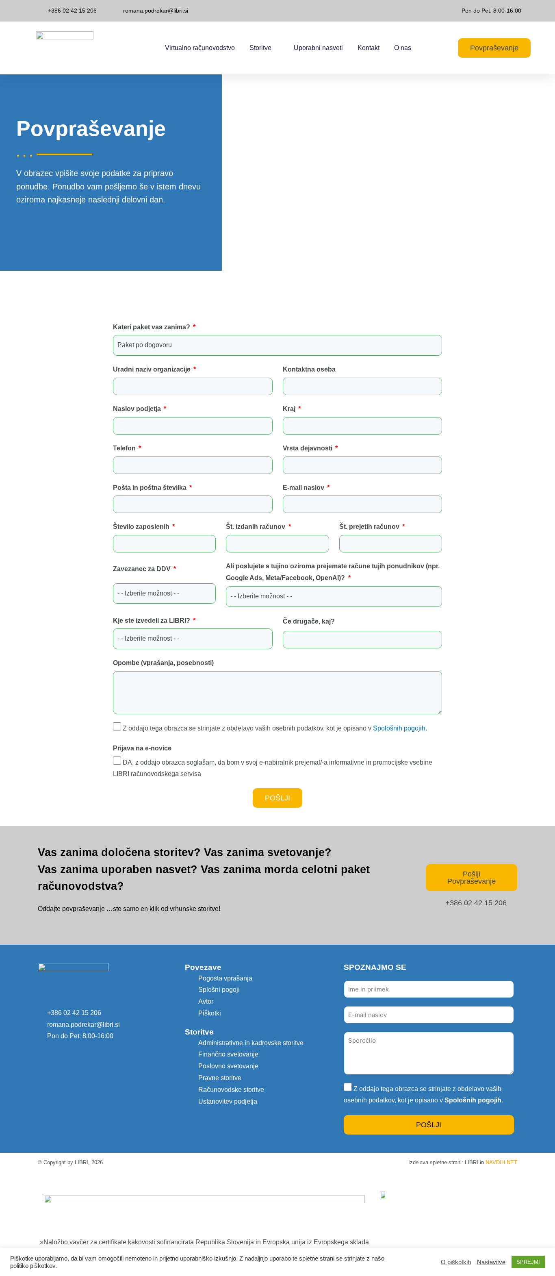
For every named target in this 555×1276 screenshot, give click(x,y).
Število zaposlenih (142, 526)
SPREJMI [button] (528, 1262)
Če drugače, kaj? (309, 621)
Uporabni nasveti (318, 47)
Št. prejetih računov (370, 526)
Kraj (290, 408)
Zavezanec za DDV (142, 568)
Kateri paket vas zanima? (152, 327)
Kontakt (368, 47)
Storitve (260, 47)
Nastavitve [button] (491, 1262)
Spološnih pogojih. (399, 728)
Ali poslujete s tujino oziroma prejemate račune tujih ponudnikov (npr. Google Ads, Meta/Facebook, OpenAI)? (333, 572)
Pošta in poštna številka (150, 487)
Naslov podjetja (138, 408)
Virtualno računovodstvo (200, 47)
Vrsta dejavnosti (308, 448)
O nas (402, 47)
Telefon (125, 448)
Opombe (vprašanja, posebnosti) (163, 662)
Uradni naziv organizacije (152, 369)
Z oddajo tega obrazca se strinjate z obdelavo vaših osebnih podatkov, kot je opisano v (275, 728)
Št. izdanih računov (256, 526)
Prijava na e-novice (142, 748)
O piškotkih (456, 1262)
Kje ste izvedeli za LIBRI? (152, 620)
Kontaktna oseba (309, 369)
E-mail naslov (304, 487)
